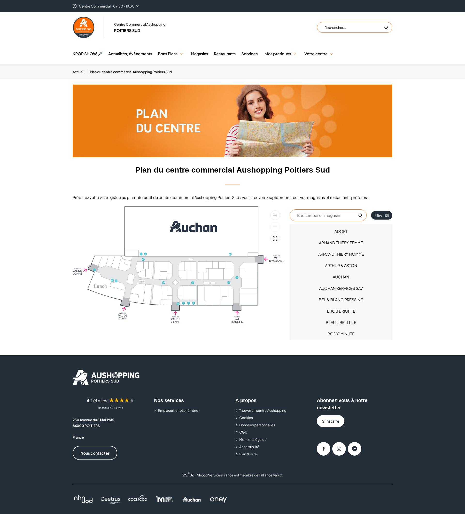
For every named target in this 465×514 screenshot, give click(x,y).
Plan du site (248, 454)
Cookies (246, 417)
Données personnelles (257, 425)
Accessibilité (249, 446)
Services (249, 53)
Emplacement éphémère (178, 410)
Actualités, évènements (130, 53)
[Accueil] (83, 27)
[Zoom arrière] (275, 227)
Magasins (199, 53)
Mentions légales (252, 439)
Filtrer (379, 215)
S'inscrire (330, 421)
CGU (243, 432)
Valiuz (277, 475)
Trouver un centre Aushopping (262, 410)
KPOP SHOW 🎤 (87, 53)
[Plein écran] (275, 238)
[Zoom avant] (275, 215)
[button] (181, 53)
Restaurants (225, 53)
